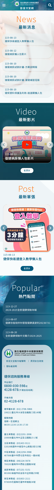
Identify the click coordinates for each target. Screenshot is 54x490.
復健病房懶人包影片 (16, 52)
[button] (4, 144)
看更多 (27, 170)
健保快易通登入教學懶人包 (19, 39)
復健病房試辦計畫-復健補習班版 (22, 78)
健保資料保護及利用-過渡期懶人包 (23, 91)
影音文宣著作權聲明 (16, 360)
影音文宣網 (27, 7)
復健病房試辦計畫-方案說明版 (21, 65)
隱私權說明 (11, 366)
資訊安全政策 (36, 360)
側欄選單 (4, 5)
